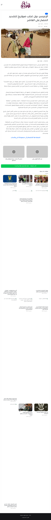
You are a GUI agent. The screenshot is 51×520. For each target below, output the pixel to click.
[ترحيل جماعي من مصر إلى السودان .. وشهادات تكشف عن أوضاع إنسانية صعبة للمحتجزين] (25, 302)
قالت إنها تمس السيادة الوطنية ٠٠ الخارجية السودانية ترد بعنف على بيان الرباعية (10, 185)
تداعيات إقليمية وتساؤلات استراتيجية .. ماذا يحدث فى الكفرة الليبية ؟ (26, 414)
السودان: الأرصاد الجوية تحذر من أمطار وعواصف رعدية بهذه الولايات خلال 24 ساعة (41, 308)
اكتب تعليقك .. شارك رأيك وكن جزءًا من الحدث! (25, 166)
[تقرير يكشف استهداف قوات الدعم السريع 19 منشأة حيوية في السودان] (10, 347)
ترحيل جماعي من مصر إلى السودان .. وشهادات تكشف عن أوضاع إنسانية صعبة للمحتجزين (25, 308)
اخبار (46, 13)
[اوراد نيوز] (25, 5)
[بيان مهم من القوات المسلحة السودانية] (41, 407)
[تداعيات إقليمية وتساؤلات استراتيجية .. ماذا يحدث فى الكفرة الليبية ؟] (25, 407)
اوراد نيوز (45, 26)
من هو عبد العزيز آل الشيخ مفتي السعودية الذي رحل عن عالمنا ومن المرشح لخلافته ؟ (41, 185)
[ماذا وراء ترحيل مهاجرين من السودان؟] (25, 179)
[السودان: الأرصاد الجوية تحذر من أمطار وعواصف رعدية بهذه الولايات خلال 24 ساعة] (41, 302)
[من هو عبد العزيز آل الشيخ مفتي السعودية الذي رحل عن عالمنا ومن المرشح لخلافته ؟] (41, 179)
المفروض (34, 116)
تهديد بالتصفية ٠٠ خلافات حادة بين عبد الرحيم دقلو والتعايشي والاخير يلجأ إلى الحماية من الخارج (10, 505)
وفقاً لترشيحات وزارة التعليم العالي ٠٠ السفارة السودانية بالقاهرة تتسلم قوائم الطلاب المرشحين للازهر (25, 200)
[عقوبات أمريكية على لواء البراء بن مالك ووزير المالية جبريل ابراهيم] (41, 239)
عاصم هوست (24, 517)
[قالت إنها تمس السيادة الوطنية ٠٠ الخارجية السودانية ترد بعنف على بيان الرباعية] (10, 178)
